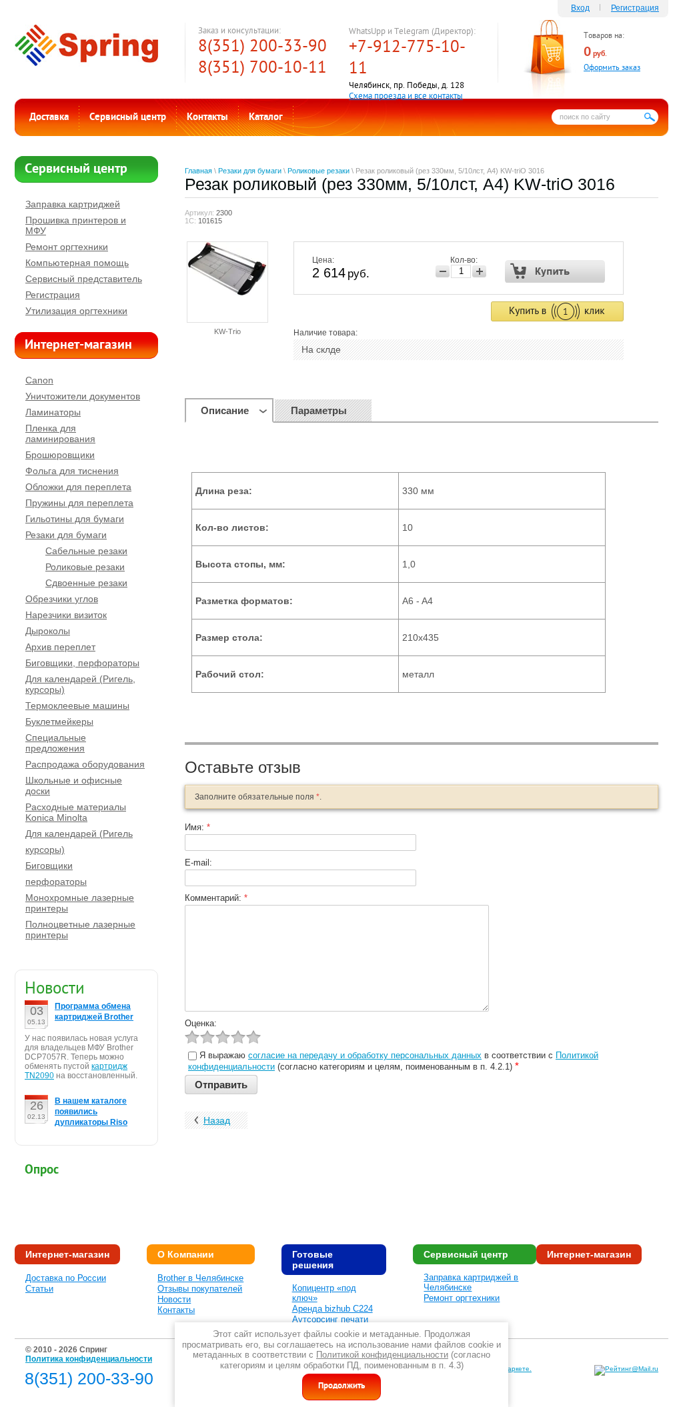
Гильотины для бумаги (74, 518)
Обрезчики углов (61, 598)
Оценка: (201, 1023)
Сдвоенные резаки (86, 582)
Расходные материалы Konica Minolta (75, 812)
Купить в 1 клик (557, 311)
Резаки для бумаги (249, 171)
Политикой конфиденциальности (382, 1355)
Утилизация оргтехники (76, 310)
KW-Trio (227, 331)
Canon (39, 380)
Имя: (197, 827)
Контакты (207, 117)
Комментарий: (216, 898)
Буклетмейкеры (59, 721)
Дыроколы (47, 630)
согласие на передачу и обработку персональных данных (365, 1055)
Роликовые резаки (318, 171)
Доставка (49, 117)
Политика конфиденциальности (88, 1359)
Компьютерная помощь (77, 262)
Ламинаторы (53, 412)
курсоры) (45, 849)
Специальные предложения (55, 743)
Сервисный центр (127, 117)
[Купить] (555, 271)
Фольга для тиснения (72, 470)
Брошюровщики (60, 454)
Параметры (319, 410)
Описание (225, 410)
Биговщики (49, 865)
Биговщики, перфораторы (82, 662)
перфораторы (56, 881)
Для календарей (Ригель (79, 833)
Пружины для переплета (79, 502)
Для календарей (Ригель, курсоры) (80, 684)
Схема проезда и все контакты (406, 96)
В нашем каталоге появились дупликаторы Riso (91, 1111)
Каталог (266, 117)
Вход (580, 8)
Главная (198, 171)
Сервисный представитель (83, 278)
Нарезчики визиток (66, 614)
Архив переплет (60, 646)
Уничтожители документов (82, 396)
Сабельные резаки (86, 550)
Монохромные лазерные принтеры (79, 903)
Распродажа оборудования (85, 764)
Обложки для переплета (78, 486)
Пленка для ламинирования (60, 433)
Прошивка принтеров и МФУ (75, 225)
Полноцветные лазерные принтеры (80, 929)
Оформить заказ (612, 68)
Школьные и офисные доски (73, 785)
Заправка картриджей (72, 204)
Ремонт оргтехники (66, 246)
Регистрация (635, 8)
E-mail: (198, 863)
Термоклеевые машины (77, 705)
